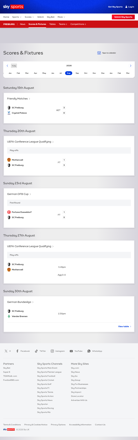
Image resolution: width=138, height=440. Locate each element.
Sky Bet (51, 17)
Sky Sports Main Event (47, 368)
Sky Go (74, 376)
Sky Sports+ (42, 404)
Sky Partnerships (78, 388)
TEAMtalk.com (10, 376)
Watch (40, 17)
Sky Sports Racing (45, 408)
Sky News (75, 372)
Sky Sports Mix (44, 412)
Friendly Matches (17, 98)
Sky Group (75, 380)
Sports (15, 17)
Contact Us (100, 425)
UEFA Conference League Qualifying (29, 141)
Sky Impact (76, 392)
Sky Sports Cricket (45, 380)
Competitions (77, 24)
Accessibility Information (80, 425)
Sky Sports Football (46, 376)
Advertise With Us (79, 400)
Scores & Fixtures (37, 24)
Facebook (25, 351)
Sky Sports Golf (44, 384)
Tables (52, 24)
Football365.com (11, 380)
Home (6, 17)
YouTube (78, 351)
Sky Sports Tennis (45, 392)
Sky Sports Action (45, 396)
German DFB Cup (18, 194)
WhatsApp (97, 351)
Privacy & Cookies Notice (35, 425)
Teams (62, 24)
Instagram (60, 351)
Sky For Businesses (79, 384)
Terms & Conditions (12, 425)
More (60, 17)
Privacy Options (58, 425)
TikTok (43, 351)
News (22, 24)
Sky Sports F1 (43, 388)
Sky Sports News (44, 400)
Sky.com (75, 368)
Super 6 (6, 372)
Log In (131, 7)
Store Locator (77, 396)
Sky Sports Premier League (49, 372)
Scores (28, 17)
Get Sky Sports (115, 7)
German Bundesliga (19, 302)
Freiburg (9, 24)
